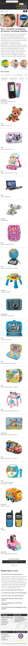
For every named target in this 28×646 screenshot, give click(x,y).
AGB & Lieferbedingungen (7, 617)
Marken (2, 11)
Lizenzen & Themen (5, 636)
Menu (1, 1)
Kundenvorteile (4, 621)
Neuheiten (3, 638)
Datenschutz (4, 619)
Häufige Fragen (4, 622)
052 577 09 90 (24, 8)
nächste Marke (26, 11)
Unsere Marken (4, 634)
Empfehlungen (4, 639)
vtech (6, 11)
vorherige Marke (24, 11)
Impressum (3, 624)
